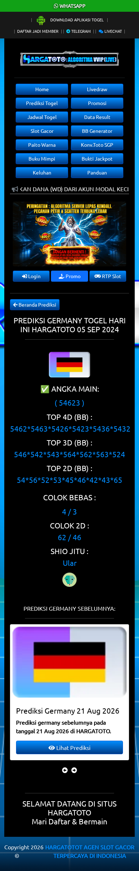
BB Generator (97, 130)
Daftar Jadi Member (37, 31)
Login (34, 276)
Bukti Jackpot (97, 158)
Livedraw (97, 89)
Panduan (97, 172)
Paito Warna (42, 144)
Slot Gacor (42, 130)
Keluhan (42, 172)
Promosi (97, 103)
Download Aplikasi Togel (77, 19)
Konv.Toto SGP (97, 144)
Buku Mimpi (42, 158)
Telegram (80, 31)
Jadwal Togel (42, 117)
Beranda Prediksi (36, 304)
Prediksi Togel (42, 103)
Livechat (112, 31)
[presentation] (65, 770)
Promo (73, 276)
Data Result (97, 117)
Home (42, 89)
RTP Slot (111, 276)
